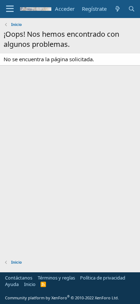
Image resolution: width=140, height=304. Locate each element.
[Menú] (9, 9)
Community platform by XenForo (62, 297)
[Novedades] (117, 8)
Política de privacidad (102, 277)
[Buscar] (132, 8)
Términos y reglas (56, 277)
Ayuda (12, 284)
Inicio (30, 284)
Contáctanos (18, 277)
